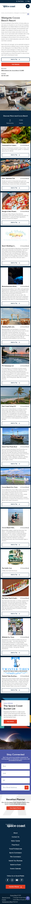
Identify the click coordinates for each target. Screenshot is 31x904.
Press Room (15, 845)
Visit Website (15, 64)
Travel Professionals (15, 849)
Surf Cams (21, 1)
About (16, 833)
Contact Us (15, 837)
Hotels (21, 120)
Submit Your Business (15, 860)
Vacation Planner (14, 886)
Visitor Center (15, 841)
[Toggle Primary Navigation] (28, 6)
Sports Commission (15, 853)
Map (28, 1)
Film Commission (15, 856)
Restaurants (10, 123)
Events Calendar (15, 868)
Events (21, 123)
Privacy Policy (13, 895)
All (10, 120)
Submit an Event (15, 864)
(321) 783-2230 (5, 75)
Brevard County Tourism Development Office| (7, 899)
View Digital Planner (15, 808)
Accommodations (9, 13)
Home (2, 13)
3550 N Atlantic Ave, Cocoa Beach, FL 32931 (12, 71)
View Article (10, 721)
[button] (10, 108)
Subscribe (27, 788)
